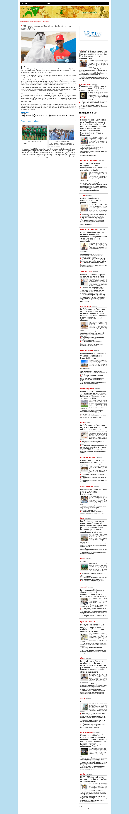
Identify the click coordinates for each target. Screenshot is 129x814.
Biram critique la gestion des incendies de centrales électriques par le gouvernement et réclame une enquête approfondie (93, 236)
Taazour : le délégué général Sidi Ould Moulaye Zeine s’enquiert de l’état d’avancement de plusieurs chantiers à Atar (93, 55)
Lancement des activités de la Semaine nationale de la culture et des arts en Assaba (92, 512)
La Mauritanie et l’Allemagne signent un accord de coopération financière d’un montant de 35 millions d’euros (93, 593)
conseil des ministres (62, 156)
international (70, 152)
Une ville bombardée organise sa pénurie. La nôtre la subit (92, 276)
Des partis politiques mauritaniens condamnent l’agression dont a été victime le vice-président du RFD (93, 151)
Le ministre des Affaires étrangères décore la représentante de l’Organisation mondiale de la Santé (93, 166)
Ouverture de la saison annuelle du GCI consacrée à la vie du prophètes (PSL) (91, 411)
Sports (25, 143)
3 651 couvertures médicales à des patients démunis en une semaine (93, 553)
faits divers (58, 154)
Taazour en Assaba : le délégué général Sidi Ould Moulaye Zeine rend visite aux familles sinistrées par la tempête (93, 70)
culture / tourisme (31, 156)
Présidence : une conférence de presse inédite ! (94, 101)
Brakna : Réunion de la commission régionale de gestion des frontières (90, 200)
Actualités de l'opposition (66, 151)
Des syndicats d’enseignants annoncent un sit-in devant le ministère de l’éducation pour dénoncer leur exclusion (92, 628)
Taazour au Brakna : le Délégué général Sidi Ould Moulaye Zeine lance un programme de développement (93, 74)
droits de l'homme (51, 151)
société (31, 151)
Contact (49, 3)
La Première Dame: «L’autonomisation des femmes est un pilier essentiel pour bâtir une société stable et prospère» (92, 768)
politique (50, 149)
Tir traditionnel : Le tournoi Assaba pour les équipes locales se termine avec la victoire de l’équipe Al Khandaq (61, 145)
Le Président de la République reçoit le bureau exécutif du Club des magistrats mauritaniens (93, 427)
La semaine (85, 702)
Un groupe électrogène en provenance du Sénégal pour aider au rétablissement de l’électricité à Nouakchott (92, 339)
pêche (40, 156)
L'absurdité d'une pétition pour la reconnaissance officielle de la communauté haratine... (92, 88)
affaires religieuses (68, 149)
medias (51, 156)
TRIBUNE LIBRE (48, 154)
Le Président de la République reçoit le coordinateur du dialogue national (91, 147)
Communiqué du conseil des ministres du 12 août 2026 (92, 461)
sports (24, 154)
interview (25, 151)
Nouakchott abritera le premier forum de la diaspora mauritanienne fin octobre (92, 189)
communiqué (39, 151)
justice (56, 152)
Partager (71, 115)
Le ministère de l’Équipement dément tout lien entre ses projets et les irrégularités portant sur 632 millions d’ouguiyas (93, 447)
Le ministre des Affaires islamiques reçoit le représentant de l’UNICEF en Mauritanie (93, 416)
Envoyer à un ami (41, 115)
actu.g (72, 156)
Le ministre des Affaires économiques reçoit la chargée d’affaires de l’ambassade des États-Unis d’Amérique (93, 613)
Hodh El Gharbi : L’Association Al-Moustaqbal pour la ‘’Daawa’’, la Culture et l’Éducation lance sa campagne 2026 (93, 395)
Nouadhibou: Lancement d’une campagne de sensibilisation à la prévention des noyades (93, 215)
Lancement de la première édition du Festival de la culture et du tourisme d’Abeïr (93, 506)
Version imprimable (58, 115)
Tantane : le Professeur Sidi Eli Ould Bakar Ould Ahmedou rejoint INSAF (92, 154)
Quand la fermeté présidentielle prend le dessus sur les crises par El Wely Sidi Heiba (92, 288)
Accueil (24, 3)
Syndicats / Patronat (34, 154)
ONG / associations (46, 152)
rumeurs (71, 154)
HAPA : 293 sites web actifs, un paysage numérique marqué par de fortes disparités (93, 779)
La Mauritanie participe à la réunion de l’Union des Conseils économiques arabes (93, 616)
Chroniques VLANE (28, 149)
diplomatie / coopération (30, 152)
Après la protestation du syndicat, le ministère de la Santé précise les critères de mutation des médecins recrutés (93, 545)
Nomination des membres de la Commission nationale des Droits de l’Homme (93, 356)
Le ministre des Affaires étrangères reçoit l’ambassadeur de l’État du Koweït (92, 182)
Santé (46, 156)
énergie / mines (41, 149)
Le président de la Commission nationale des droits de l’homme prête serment (93, 383)
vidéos (65, 154)
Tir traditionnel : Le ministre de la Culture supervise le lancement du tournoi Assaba (92, 581)
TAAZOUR (48, 157)
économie (57, 149)
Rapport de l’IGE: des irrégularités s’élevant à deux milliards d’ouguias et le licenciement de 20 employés (93, 451)
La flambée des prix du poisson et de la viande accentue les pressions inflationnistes (93, 688)
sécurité (61, 152)
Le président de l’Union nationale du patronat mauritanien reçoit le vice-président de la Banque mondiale (93, 645)
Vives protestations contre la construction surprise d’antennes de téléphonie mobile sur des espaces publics (93, 549)
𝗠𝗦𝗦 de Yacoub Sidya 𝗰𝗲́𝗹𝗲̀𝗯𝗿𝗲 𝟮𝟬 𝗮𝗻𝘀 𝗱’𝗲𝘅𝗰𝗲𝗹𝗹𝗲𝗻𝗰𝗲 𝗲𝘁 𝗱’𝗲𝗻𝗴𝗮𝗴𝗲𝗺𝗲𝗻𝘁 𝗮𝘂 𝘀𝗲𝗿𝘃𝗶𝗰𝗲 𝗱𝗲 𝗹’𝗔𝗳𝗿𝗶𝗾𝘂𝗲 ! (93, 107)
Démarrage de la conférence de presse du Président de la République (92, 797)
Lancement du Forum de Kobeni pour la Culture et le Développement (93, 492)
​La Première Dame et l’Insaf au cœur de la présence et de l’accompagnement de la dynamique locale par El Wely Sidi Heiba (92, 292)
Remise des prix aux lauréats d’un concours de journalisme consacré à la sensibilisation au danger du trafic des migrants (93, 800)
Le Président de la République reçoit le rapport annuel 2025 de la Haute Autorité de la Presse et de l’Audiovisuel (93, 793)
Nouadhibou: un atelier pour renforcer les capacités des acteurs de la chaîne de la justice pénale (93, 443)
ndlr (23, 156)
